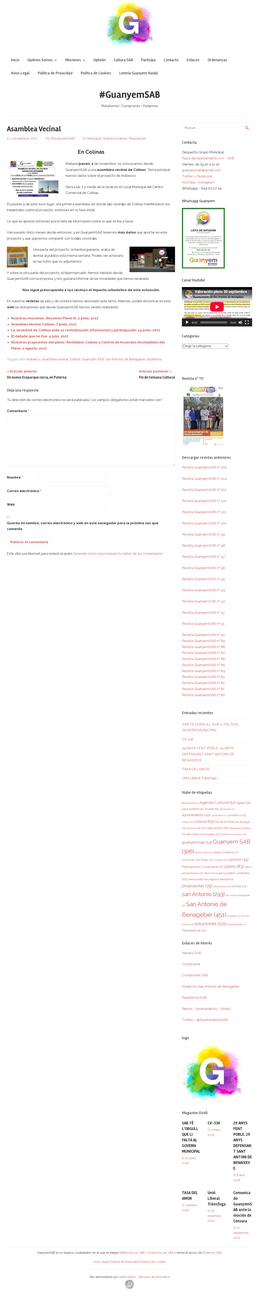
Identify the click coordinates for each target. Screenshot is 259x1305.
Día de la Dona (227, 821)
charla (187, 822)
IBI (198, 852)
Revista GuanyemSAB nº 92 (203, 612)
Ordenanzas (217, 59)
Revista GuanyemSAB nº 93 (203, 601)
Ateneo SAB (192, 953)
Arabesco (33, 359)
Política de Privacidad (55, 73)
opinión (238, 859)
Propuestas (137, 138)
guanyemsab (197, 842)
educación (218, 828)
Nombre (15, 477)
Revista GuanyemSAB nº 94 (203, 590)
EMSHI (226, 834)
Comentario (18, 411)
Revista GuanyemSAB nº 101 (204, 512)
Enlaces (193, 59)
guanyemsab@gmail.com (201, 170)
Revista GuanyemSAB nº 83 (203, 677)
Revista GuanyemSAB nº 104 (204, 479)
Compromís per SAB (160, 1252)
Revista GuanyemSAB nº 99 (203, 534)
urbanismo (154, 359)
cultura (203, 821)
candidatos (219, 815)
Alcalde (211, 808)
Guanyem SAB (93, 359)
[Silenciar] (240, 322)
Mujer (207, 859)
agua (244, 803)
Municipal (94, 138)
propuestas (197, 885)
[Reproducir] (187, 322)
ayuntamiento (196, 815)
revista (239, 886)
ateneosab (227, 809)
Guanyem (239, 834)
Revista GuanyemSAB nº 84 (203, 671)
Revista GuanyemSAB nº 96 (203, 568)
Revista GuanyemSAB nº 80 (203, 695)
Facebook (204, 176)
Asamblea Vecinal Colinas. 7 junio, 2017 (44, 324)
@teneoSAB (190, 803)
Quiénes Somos (40, 59)
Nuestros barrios (115, 138)
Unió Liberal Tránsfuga (199, 778)
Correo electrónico (24, 491)
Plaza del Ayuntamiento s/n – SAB (208, 158)
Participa (148, 59)
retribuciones (222, 886)
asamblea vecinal (55, 359)
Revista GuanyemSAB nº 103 (204, 490)
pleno (234, 866)
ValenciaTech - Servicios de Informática (144, 1277)
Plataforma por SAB (132, 1252)
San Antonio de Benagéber (125, 359)
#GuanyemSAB (129, 95)
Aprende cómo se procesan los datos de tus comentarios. (118, 553)
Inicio (15, 59)
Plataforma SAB (194, 998)
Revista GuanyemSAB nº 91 (203, 624)
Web (11, 504)
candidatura (237, 815)
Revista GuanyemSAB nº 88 (203, 647)
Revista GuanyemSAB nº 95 (203, 579)
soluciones (210, 923)
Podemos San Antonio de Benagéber (211, 986)
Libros (207, 852)
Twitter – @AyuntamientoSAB (205, 1020)
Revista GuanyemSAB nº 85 (203, 665)
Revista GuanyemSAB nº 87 (203, 653)
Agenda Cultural (218, 802)
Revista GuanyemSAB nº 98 (203, 545)
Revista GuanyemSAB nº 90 (203, 635)
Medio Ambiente (226, 852)
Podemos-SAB (212, 1252)
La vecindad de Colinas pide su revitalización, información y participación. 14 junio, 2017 (85, 330)
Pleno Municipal (215, 873)
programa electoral (220, 879)
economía (196, 828)
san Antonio (203, 894)
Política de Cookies (96, 73)
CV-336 (187, 739)
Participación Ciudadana (203, 867)
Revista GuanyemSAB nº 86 (203, 659)
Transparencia (194, 930)
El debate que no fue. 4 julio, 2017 (40, 336)
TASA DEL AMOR (195, 769)
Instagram (206, 182)
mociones (191, 859)
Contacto (171, 59)
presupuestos (198, 879)
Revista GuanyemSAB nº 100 (204, 523)
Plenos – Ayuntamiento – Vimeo (206, 1009)
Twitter (188, 176)
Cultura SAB (123, 59)
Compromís (191, 964)
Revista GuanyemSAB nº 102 (204, 501)
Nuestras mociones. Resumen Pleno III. (55, 318)
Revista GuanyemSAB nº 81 (203, 689)
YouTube (188, 182)
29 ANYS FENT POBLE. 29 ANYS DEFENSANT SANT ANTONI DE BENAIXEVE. (208, 754)
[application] (217, 306)
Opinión (99, 59)
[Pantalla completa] (247, 322)
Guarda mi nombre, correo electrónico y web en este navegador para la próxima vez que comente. (82, 526)
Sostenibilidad (236, 924)
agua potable (193, 808)
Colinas (75, 359)
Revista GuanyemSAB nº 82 (203, 683)
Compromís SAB (195, 975)
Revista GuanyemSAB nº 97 (203, 557)
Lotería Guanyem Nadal (138, 73)
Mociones (73, 59)
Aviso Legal (20, 73)
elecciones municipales (203, 834)
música (221, 859)
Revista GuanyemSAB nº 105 (204, 467)
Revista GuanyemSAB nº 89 (203, 641)
